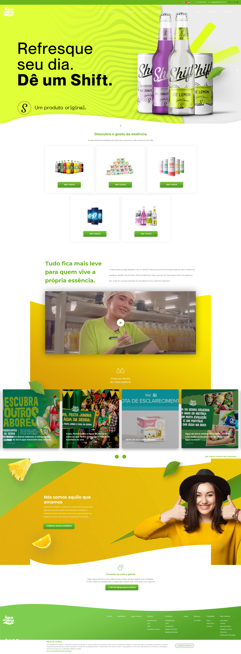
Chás (167, 623)
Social (171, 12)
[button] (237, 65)
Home (101, 12)
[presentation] (117, 457)
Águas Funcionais (171, 629)
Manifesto (114, 12)
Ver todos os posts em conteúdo (221, 457)
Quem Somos (130, 12)
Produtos (158, 12)
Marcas (144, 12)
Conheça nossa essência (59, 526)
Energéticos (169, 626)
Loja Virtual (212, 12)
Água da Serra (151, 620)
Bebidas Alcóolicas (171, 632)
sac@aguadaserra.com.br (218, 2)
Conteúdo (197, 12)
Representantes (225, 626)
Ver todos (69, 185)
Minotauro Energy (153, 629)
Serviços (183, 12)
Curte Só (209, 626)
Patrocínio (223, 632)
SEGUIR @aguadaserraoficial (123, 587)
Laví (148, 623)
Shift (148, 626)
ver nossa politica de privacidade (59, 651)
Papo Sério (210, 623)
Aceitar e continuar (184, 645)
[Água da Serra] (8, 620)
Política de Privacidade (227, 635)
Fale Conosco (228, 12)
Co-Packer (197, 620)
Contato (222, 623)
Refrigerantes (170, 620)
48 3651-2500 (202, 2)
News (208, 620)
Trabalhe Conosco (226, 629)
